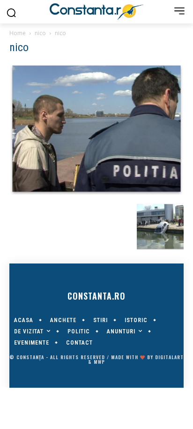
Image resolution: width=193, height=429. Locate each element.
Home (17, 33)
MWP (99, 361)
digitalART (169, 357)
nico (40, 33)
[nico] (96, 193)
